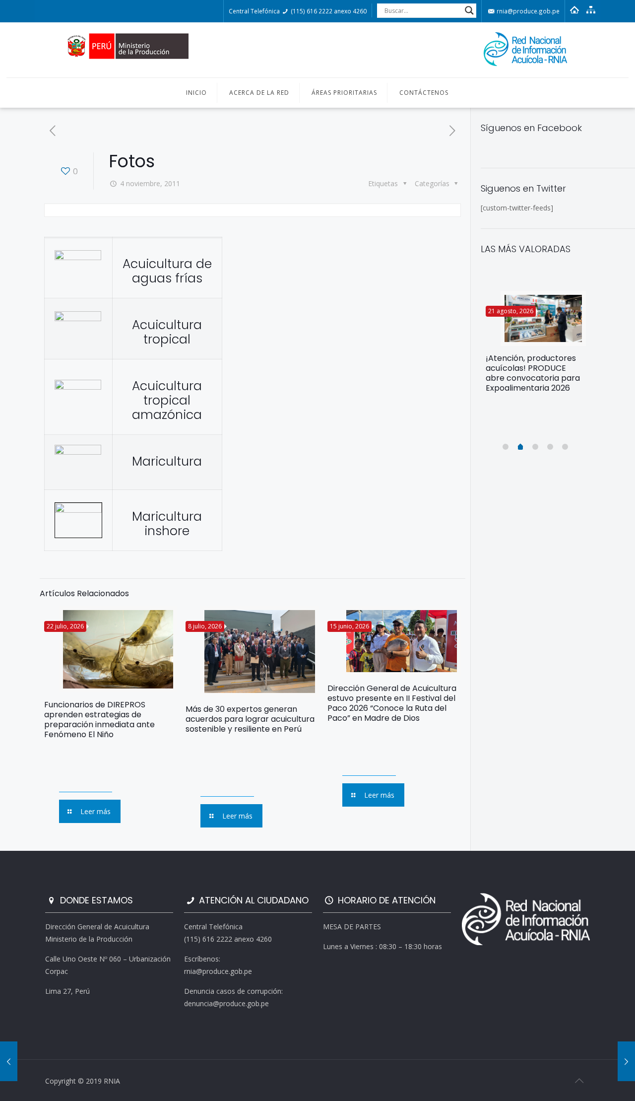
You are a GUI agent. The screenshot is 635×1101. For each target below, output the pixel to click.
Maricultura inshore (167, 524)
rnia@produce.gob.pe (527, 11)
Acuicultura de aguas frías (167, 271)
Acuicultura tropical (167, 332)
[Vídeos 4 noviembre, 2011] (8, 1061)
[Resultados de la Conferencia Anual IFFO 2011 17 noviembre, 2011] (626, 1061)
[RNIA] (317, 49)
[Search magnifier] (469, 10)
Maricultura (167, 461)
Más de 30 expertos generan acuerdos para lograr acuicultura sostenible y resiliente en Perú (250, 719)
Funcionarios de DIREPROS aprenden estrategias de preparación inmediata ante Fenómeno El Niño (99, 719)
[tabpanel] (536, 346)
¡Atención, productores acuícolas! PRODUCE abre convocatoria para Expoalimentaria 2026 (533, 373)
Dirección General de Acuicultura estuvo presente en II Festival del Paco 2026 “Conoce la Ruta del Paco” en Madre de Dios (391, 703)
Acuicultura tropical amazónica (167, 400)
